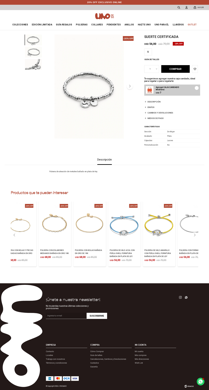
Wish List (139, 363)
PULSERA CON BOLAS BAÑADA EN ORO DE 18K (88, 251)
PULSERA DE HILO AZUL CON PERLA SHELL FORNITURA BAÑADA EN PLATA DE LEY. (122, 253)
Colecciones (20, 24)
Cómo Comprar (97, 351)
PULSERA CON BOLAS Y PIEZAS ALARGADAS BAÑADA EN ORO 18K (19, 253)
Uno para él (162, 24)
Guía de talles (151, 59)
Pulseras (82, 24)
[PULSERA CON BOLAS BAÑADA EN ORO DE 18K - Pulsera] (89, 224)
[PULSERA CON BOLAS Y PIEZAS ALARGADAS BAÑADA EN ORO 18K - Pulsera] (20, 224)
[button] (130, 86)
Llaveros (178, 24)
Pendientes (114, 24)
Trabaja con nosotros (55, 359)
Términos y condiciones (56, 363)
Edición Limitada (42, 24)
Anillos (129, 24)
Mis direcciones (142, 359)
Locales (49, 355)
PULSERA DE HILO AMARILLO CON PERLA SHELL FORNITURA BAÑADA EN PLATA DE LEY (157, 253)
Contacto (50, 351)
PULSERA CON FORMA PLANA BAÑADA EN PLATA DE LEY (192, 251)
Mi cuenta (139, 351)
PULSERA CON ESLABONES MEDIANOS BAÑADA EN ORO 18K (54, 251)
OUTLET (192, 24)
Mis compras (140, 355)
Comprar (175, 69)
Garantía (94, 367)
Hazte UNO (144, 24)
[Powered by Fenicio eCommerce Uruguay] (189, 386)
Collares (97, 24)
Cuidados (94, 363)
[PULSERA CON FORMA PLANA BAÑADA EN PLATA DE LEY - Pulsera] (194, 224)
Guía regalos (64, 24)
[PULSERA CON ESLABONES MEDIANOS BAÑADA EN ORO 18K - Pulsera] (55, 224)
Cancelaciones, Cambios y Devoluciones (108, 359)
